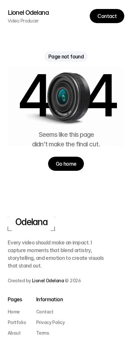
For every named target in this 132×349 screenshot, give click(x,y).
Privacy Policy (50, 322)
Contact (44, 311)
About (14, 333)
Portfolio (17, 322)
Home (14, 311)
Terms (42, 333)
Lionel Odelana (48, 280)
